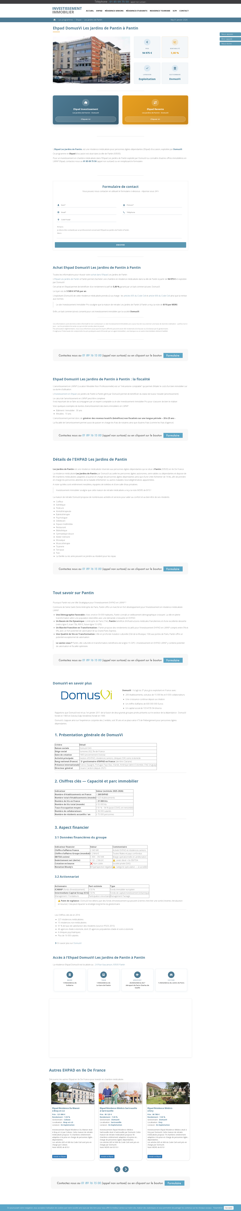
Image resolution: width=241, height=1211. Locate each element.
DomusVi (177, 149)
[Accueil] (54, 19)
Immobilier (67, 10)
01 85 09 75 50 (89, 161)
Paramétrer (218, 1208)
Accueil (90, 10)
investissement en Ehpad (65, 394)
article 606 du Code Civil (159, 295)
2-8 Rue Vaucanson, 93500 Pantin (110, 964)
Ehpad (99, 10)
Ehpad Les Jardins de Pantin (68, 149)
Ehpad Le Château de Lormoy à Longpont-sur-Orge (66, 1109)
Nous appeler (227, 34)
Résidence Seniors (114, 10)
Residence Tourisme (160, 10)
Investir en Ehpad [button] (59, 1156)
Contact (184, 10)
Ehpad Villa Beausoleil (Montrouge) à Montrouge (165, 1109)
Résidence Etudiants (136, 10)
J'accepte (228, 1208)
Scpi (175, 10)
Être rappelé (227, 39)
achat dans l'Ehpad (99, 274)
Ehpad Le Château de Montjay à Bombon (115, 1109)
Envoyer (120, 245)
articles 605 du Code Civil (135, 295)
